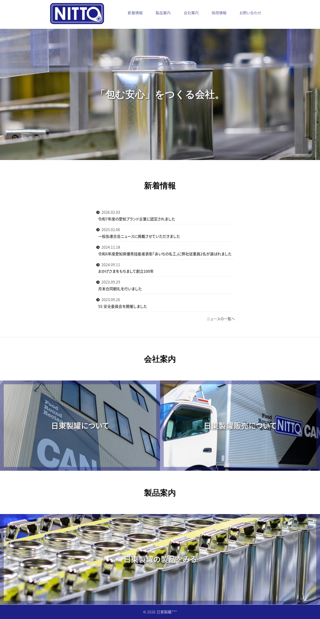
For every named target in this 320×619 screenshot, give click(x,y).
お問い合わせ (250, 12)
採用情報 (219, 12)
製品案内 (163, 12)
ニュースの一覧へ (221, 318)
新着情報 (135, 12)
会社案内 (191, 12)
